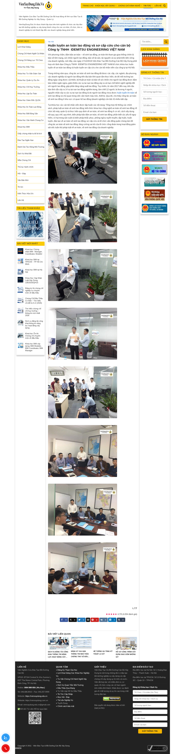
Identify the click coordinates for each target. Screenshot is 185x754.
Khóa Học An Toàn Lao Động (29, 107)
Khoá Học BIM (24, 127)
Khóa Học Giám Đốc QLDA (29, 100)
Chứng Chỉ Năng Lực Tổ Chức (30, 60)
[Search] (164, 5)
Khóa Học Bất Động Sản (28, 113)
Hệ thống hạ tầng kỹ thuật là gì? (103, 652)
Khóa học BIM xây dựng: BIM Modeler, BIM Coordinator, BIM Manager (34, 347)
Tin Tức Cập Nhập (65, 694)
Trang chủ (88, 6)
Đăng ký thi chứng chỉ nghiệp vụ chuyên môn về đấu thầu (34, 290)
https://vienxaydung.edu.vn (36, 696)
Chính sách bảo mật (66, 706)
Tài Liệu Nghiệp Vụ (65, 700)
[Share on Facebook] (64, 620)
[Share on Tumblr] (121, 620)
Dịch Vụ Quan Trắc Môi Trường (70, 685)
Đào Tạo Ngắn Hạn (25, 140)
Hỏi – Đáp (22, 173)
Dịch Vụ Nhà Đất (24, 153)
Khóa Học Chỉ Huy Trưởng (29, 87)
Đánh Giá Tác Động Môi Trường (31, 147)
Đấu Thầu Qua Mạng (66, 688)
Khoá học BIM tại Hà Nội (33, 271)
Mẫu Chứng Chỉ (24, 160)
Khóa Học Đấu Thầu (26, 67)
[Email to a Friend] (88, 620)
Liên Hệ (158, 6)
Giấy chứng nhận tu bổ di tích (30, 133)
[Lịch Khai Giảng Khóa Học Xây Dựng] (154, 59)
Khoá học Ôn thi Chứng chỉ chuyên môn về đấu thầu (32, 335)
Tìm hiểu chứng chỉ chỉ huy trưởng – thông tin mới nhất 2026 (33, 312)
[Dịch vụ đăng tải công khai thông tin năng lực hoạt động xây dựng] (58, 643)
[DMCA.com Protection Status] (111, 699)
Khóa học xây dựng (105, 6)
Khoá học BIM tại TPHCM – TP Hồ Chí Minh (34, 261)
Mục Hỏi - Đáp (63, 697)
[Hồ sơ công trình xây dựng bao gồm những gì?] (126, 643)
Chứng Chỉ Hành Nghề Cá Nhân (31, 53)
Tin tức (147, 6)
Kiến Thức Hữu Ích (25, 193)
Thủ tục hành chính (25, 167)
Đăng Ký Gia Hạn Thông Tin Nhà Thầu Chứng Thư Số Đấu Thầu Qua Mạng (80, 654)
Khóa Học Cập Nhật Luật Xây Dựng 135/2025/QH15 (33, 280)
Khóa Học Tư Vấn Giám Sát (29, 73)
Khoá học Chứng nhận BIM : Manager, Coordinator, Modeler (33, 251)
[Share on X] (73, 620)
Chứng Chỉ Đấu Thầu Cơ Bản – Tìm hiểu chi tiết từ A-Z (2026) (34, 300)
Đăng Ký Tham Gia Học (68, 670)
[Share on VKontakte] (103, 620)
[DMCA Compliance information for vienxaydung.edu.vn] (157, 748)
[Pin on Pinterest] (94, 620)
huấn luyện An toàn (125, 93)
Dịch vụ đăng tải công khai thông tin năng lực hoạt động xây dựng (34, 324)
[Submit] (166, 41)
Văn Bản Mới (23, 180)
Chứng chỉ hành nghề (129, 6)
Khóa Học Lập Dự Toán (27, 93)
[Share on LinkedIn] (112, 620)
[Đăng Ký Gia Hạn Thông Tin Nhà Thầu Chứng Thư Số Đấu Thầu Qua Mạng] (81, 643)
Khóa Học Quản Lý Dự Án (28, 80)
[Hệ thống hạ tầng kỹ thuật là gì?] (103, 643)
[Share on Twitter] (81, 620)
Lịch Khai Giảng (24, 47)
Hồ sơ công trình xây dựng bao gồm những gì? (126, 654)
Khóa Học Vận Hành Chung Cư (31, 120)
